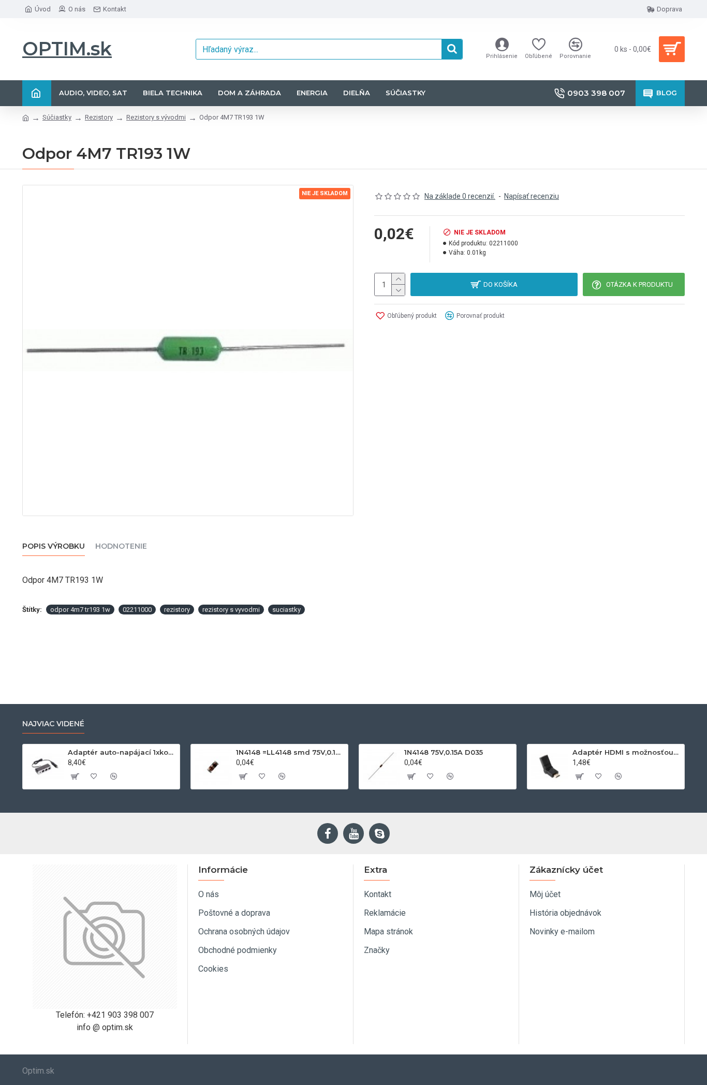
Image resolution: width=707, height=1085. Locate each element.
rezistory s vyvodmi (231, 609)
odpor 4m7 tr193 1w (80, 609)
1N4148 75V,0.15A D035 (443, 752)
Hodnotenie (121, 546)
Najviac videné (53, 724)
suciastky (286, 609)
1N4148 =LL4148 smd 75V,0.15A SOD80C (290, 752)
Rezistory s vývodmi (156, 117)
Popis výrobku (53, 546)
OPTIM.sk (67, 48)
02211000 (137, 609)
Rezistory (99, 117)
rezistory (177, 609)
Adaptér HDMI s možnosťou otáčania (626, 752)
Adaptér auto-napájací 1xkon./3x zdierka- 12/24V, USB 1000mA (122, 752)
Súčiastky (56, 117)
